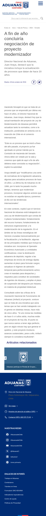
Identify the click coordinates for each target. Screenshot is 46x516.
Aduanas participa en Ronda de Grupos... (22, 367)
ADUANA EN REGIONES (24, 13)
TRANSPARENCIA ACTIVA (9, 14)
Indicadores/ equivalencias (14, 495)
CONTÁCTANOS (24, 14)
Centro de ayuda (10, 499)
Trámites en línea (11, 486)
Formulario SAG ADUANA (14, 490)
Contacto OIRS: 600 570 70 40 (19, 417)
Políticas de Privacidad (13, 503)
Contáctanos (9, 482)
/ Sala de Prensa (22, 28)
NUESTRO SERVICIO (8, 13)
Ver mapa (12, 406)
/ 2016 (31, 28)
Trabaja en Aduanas (12, 478)
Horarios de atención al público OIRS (21, 411)
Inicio (14, 28)
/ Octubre (37, 28)
